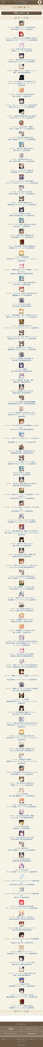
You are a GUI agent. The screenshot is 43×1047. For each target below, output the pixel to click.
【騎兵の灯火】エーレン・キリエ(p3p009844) (21, 61)
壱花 (15, 13)
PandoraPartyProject (22, 2)
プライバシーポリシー (11, 1039)
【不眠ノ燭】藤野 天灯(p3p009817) (21, 930)
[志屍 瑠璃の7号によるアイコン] (21, 960)
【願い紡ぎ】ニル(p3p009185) (21, 150)
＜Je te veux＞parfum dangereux (24, 94)
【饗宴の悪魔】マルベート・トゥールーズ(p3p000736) (21, 997)
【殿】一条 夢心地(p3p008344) (21, 72)
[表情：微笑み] (21, 993)
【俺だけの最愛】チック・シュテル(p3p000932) (22, 139)
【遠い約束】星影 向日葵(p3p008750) (21, 371)
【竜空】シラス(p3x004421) (21, 897)
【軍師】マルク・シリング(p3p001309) (21, 785)
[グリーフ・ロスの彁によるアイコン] (21, 190)
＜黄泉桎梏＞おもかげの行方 (24, 391)
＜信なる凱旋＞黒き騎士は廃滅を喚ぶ (25, 246)
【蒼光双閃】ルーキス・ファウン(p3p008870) (21, 986)
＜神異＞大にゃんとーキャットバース (25, 928)
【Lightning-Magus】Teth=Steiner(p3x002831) (21, 919)
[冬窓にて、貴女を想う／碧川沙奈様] (21, 179)
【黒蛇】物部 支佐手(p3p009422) (21, 393)
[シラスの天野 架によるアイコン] (21, 891)
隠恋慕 (25, 369)
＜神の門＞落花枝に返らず (25, 202)
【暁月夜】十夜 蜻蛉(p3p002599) (21, 360)
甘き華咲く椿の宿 (25, 859)
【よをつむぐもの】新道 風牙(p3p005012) (21, 429)
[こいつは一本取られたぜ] (21, 721)
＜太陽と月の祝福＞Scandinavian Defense (24, 723)
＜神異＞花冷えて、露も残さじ (25, 917)
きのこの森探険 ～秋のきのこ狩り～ (25, 587)
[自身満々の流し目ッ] (21, 423)
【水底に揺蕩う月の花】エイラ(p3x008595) (21, 884)
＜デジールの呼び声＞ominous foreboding (25, 641)
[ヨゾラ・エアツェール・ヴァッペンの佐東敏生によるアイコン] (21, 639)
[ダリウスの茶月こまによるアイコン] (21, 937)
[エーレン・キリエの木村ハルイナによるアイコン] (21, 58)
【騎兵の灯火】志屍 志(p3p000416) (21, 964)
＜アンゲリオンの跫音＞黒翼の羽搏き (25, 282)
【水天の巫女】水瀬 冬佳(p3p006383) (21, 839)
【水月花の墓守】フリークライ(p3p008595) (21, 498)
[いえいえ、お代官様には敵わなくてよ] (21, 529)
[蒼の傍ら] (21, 356)
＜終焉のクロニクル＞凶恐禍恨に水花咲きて (25, 38)
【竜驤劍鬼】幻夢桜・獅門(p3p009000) (21, 453)
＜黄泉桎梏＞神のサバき (25, 326)
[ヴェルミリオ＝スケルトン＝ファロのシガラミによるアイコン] (21, 697)
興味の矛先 (25, 848)
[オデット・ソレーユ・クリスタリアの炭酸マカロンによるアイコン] (21, 410)
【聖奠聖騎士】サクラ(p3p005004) (22, 295)
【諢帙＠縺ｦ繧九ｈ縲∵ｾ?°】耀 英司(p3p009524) (22, 404)
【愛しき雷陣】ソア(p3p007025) (21, 96)
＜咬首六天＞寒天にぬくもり (24, 543)
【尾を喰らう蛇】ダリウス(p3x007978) (21, 943)
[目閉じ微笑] (21, 168)
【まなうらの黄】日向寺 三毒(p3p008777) (21, 610)
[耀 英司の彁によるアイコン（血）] (21, 400)
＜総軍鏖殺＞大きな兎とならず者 (24, 630)
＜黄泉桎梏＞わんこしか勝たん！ (24, 347)
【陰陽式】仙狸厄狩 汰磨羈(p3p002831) (21, 273)
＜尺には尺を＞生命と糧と (25, 192)
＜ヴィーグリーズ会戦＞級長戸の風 (24, 973)
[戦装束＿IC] (21, 389)
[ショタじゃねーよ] (21, 436)
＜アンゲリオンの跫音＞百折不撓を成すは (24, 293)
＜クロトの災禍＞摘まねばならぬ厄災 (25, 224)
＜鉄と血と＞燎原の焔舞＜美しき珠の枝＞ (24, 483)
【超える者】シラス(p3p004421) (21, 545)
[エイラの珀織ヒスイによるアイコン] (21, 878)
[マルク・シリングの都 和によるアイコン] (21, 781)
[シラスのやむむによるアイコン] (21, 541)
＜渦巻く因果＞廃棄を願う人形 (25, 235)
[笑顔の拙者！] (21, 617)
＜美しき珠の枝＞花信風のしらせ (24, 748)
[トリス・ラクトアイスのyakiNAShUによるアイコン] (21, 904)
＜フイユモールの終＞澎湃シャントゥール (24, 336)
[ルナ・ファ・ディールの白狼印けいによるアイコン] (21, 79)
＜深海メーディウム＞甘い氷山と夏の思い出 (25, 665)
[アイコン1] (21, 982)
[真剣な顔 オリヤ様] (21, 291)
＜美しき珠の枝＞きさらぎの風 (25, 837)
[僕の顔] (21, 47)
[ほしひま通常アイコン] (21, 367)
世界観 (10, 1029)
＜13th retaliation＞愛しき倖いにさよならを (25, 772)
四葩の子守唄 (25, 984)
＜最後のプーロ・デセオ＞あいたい (24, 598)
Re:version (24, 1041)
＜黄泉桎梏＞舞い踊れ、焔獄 (24, 380)
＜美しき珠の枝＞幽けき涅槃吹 (25, 654)
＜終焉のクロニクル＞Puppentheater (25, 27)
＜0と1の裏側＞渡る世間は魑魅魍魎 (24, 402)
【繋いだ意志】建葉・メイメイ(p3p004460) (21, 161)
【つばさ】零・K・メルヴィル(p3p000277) (21, 118)
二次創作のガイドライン (34, 1039)
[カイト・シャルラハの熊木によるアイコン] (21, 244)
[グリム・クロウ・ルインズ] (21, 949)
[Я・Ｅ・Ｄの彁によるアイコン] (21, 792)
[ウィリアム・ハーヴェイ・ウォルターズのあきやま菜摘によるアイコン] (21, 255)
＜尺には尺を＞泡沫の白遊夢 (24, 181)
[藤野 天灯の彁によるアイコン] (21, 926)
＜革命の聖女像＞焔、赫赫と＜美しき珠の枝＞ (24, 531)
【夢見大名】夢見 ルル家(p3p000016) (21, 621)
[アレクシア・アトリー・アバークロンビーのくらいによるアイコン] (21, 25)
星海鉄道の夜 (25, 257)
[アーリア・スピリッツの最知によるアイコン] (21, 868)
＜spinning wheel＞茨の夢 (24, 805)
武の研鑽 (24, 794)
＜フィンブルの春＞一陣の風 (24, 995)
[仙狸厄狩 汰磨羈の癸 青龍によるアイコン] (21, 268)
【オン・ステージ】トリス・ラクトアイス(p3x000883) (21, 908)
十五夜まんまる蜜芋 (25, 213)
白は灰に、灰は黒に (25, 472)
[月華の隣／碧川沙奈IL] (21, 302)
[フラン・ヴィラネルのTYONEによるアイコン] (21, 803)
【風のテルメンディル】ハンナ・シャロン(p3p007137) (21, 317)
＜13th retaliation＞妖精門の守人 (24, 783)
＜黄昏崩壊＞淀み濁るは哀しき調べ (24, 412)
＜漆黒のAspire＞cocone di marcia (25, 60)
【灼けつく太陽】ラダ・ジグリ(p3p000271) (21, 128)
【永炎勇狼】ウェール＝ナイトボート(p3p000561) (21, 522)
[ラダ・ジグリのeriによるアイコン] (21, 125)
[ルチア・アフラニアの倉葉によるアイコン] (21, 36)
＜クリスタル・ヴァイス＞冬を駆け (24, 520)
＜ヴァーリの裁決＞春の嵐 (25, 1006)
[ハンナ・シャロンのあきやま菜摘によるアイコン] (21, 313)
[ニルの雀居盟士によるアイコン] (21, 146)
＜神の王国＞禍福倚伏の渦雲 (24, 137)
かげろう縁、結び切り (24, 304)
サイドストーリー (32, 1029)
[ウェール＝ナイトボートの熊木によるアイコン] (21, 518)
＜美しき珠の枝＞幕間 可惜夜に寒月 (25, 554)
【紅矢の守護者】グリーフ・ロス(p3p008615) (21, 194)
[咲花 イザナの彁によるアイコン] (21, 211)
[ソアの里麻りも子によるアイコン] (21, 92)
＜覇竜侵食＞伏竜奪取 (24, 759)
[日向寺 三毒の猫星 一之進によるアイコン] (21, 607)
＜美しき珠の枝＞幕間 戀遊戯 (25, 815)
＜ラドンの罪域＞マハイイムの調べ (24, 462)
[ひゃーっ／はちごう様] (21, 663)
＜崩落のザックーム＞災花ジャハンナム (24, 70)
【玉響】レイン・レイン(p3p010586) (21, 51)
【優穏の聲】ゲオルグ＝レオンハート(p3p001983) (21, 204)
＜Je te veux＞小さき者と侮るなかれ (25, 81)
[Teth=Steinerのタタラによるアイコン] (21, 915)
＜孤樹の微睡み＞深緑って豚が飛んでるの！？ (24, 315)
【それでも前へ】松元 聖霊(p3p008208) (21, 817)
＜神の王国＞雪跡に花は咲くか (25, 148)
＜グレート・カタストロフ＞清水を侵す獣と (25, 105)
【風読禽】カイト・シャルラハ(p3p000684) (21, 248)
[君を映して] (21, 135)
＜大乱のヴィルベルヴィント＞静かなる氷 (24, 565)
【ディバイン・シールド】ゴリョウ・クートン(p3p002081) (21, 328)
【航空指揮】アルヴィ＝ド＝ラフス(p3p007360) (22, 442)
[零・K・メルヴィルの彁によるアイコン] (21, 114)
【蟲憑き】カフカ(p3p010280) (21, 828)
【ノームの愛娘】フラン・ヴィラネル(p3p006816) (21, 806)
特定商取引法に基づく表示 (22, 1039)
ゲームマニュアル (11, 1033)
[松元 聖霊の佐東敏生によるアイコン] (21, 813)
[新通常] (21, 449)
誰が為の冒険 (25, 826)
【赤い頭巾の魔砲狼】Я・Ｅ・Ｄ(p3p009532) (21, 796)
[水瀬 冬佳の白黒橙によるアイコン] (21, 835)
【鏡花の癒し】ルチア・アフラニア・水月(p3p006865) (21, 40)
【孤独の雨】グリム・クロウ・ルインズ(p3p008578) (21, 953)
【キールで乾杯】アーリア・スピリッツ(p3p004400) (21, 872)
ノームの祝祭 (25, 699)
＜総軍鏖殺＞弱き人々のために (25, 619)
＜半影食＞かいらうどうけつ (24, 951)
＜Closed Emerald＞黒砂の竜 (24, 906)
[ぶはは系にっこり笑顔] (21, 324)
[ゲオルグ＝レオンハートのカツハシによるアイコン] (21, 200)
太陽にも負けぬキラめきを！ (24, 49)
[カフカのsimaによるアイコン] (21, 824)
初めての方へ (32, 1033)
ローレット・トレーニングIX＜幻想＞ (25, 962)
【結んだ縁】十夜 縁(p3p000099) (21, 306)
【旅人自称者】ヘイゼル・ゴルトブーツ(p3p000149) (21, 679)
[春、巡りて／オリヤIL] (21, 157)
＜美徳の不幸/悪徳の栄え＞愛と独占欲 (25, 116)
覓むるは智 (25, 870)
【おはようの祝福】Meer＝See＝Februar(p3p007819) (21, 667)
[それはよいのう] (21, 378)
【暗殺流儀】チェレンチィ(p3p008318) (21, 172)
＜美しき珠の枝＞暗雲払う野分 (25, 576)
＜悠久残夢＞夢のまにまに (25, 159)
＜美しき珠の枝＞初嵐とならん (25, 608)
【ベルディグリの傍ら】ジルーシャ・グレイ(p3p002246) (21, 183)
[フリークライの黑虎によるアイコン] (21, 492)
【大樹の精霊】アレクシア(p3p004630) (21, 29)
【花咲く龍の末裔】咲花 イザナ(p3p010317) (21, 215)
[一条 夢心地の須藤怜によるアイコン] (21, 68)
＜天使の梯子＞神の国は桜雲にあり (24, 451)
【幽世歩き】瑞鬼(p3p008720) (21, 382)
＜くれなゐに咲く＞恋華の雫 (24, 170)
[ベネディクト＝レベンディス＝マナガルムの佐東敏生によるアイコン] (21, 757)
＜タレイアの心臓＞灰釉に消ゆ (25, 736)
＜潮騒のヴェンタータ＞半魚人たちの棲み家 (25, 688)
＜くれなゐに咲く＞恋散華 (25, 127)
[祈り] (21, 674)
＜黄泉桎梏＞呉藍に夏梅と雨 (24, 358)
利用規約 (3, 1039)
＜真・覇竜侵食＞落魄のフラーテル (24, 712)
